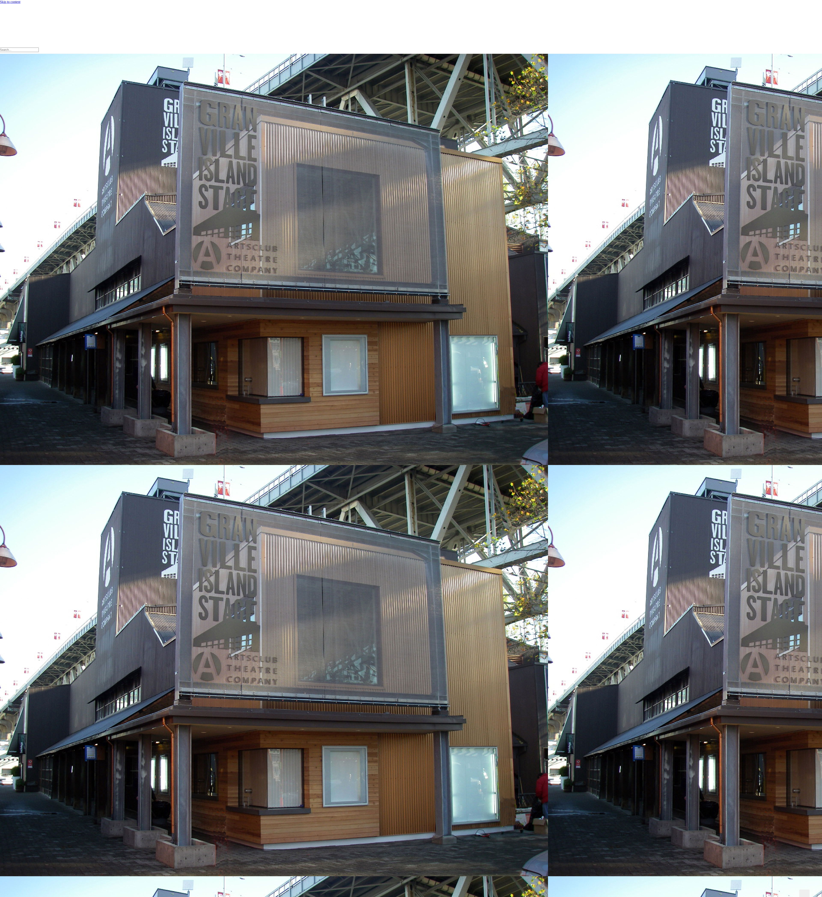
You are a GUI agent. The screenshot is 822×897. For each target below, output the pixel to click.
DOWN (804, 893)
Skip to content (10, 2)
